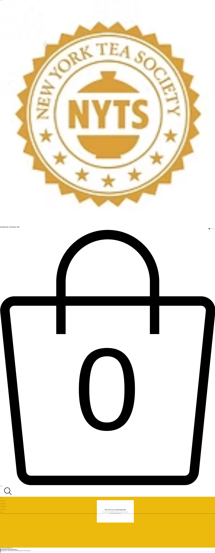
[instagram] (107, 550)
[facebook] (107, 549)
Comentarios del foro (3, 503)
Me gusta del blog (3, 509)
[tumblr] (107, 552)
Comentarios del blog (3, 506)
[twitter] (107, 551)
